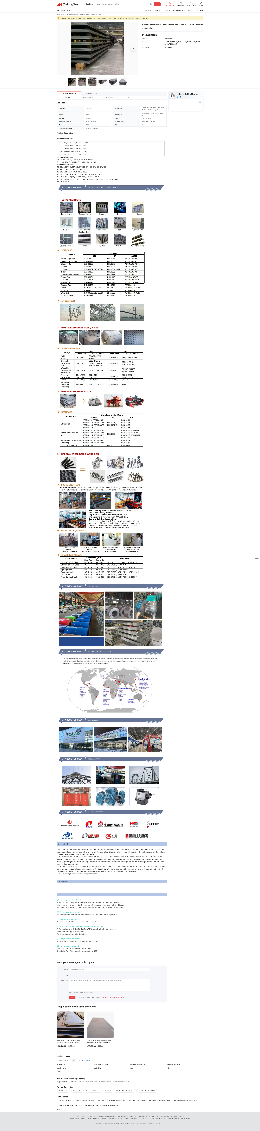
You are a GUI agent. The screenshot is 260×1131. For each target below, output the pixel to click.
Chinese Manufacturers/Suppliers (106, 1116)
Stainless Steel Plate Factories (84, 1101)
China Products (90, 1116)
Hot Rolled (101, 1101)
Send (72, 997)
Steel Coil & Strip (63, 1091)
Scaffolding (97, 1068)
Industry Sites (143, 1116)
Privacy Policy (160, 1123)
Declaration (151, 1123)
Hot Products (80, 1116)
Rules (202, 10)
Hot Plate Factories (64, 1101)
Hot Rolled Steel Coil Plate (137, 1101)
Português (96, 1118)
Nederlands (134, 1118)
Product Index (165, 1116)
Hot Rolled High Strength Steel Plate (185, 1101)
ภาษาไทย (163, 1118)
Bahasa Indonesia (186, 1118)
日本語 (152, 1118)
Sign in (201, 5)
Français (103, 1118)
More (58, 1109)
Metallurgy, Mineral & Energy (70, 14)
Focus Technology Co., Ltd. (116, 1123)
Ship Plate (108, 1091)
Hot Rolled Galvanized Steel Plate (159, 1101)
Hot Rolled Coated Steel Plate (67, 1105)
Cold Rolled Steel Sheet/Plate (125, 1091)
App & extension (178, 10)
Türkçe (169, 1118)
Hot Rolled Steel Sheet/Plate (147, 1091)
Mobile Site (174, 1116)
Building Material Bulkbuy (110, 1105)
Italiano (120, 1118)
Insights (181, 1116)
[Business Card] (200, 102)
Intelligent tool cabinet (173, 1064)
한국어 (146, 1118)
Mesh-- (132, 1068)
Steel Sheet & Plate (96, 14)
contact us (131, 18)
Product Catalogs (85, 1060)
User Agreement (141, 1123)
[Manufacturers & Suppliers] (68, 4)
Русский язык (112, 1118)
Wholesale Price (132, 1116)
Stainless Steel (77, 1091)
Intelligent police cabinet (137, 1064)
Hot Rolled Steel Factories (117, 1101)
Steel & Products (84, 14)
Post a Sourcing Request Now (113, 997)
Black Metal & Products (93, 1091)
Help (166, 10)
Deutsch (126, 1118)
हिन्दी (157, 1118)
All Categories (64, 10)
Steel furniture (61, 1068)
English (83, 1118)
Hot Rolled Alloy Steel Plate (89, 1105)
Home (58, 14)
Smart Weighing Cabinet (101, 1064)
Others (59, 1072)
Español (89, 1118)
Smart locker (61, 1064)
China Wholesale (121, 1116)
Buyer (156, 10)
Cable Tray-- (170, 1068)
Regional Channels (154, 1116)
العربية (140, 1118)
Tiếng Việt (176, 1118)
